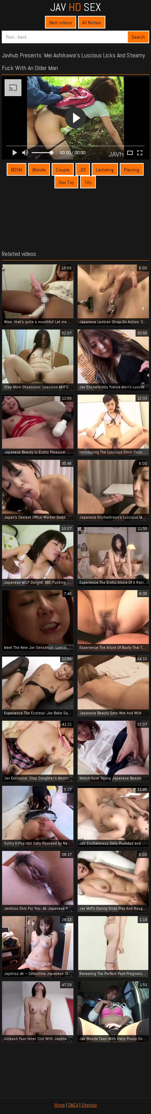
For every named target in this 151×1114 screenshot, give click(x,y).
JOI (83, 170)
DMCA (73, 1105)
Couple (63, 170)
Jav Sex (75, 7)
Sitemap (89, 1105)
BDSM (16, 170)
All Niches (91, 22)
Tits (88, 182)
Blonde (39, 170)
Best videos (60, 22)
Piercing (131, 170)
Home (59, 1105)
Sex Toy (66, 182)
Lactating (105, 170)
